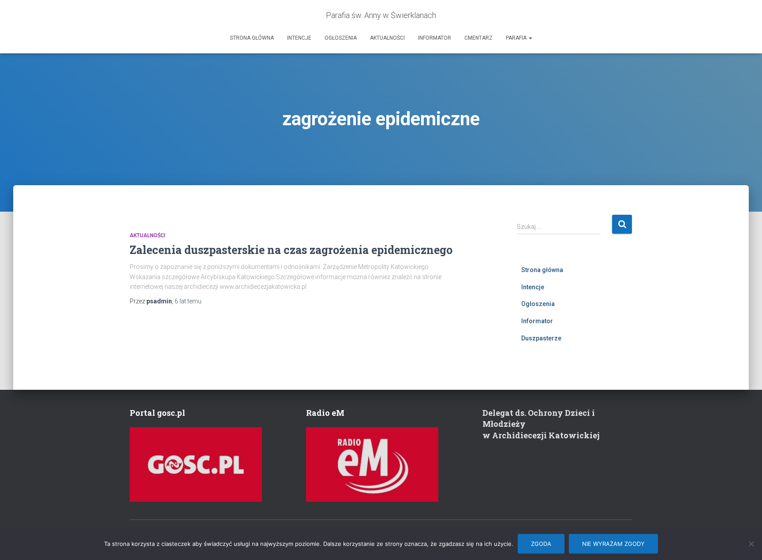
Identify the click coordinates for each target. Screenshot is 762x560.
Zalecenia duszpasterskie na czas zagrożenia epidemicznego (291, 250)
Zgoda (541, 543)
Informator (434, 38)
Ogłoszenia (341, 38)
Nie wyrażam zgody (613, 543)
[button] (530, 38)
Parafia (517, 38)
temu (188, 301)
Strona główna (252, 38)
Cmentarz (478, 38)
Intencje (299, 38)
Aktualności (387, 38)
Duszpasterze (541, 338)
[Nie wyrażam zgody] (751, 543)
